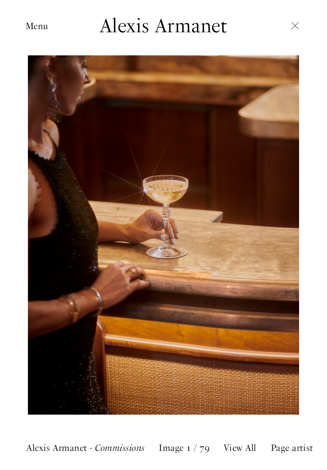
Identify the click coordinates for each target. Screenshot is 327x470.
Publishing (47, 75)
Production (48, 63)
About (38, 113)
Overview (44, 38)
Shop (36, 101)
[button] (245, 235)
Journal (40, 88)
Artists (39, 50)
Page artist (292, 448)
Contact (41, 125)
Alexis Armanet (164, 25)
